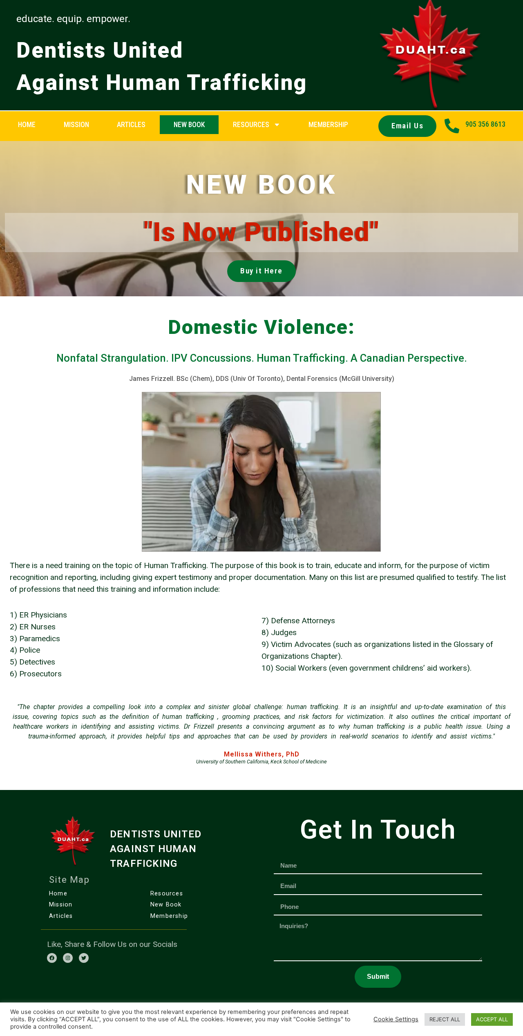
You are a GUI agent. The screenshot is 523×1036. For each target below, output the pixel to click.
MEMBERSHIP (328, 125)
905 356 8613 (485, 124)
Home (27, 125)
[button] (407, 126)
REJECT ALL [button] (444, 1019)
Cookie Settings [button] (395, 1019)
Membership (169, 916)
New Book (189, 125)
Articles (131, 125)
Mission (76, 125)
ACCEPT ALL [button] (492, 1019)
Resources (251, 125)
